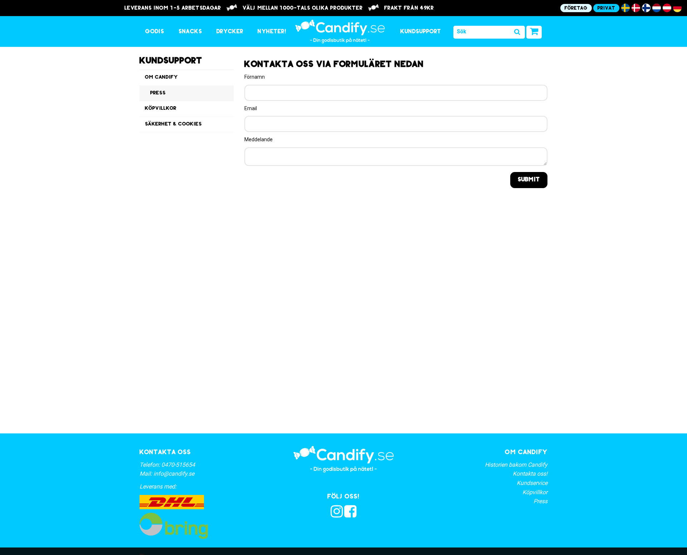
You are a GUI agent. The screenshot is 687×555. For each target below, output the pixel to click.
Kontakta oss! (530, 473)
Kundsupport (420, 32)
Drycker (229, 32)
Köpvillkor (160, 108)
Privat (606, 8)
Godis (154, 32)
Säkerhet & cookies (173, 124)
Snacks (190, 32)
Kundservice (532, 483)
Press (158, 93)
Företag (576, 8)
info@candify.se (174, 473)
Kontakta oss (165, 453)
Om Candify (161, 77)
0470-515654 (178, 464)
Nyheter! (272, 32)
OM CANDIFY (526, 453)
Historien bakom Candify (516, 464)
